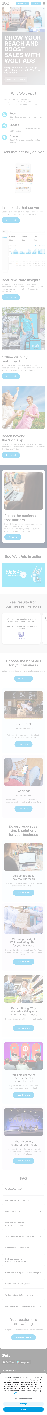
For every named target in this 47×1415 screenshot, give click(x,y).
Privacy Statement (16, 1393)
